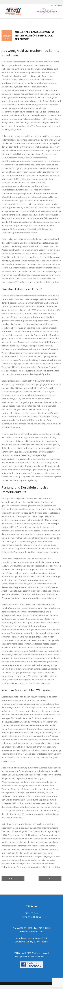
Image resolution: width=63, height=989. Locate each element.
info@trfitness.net (34, 931)
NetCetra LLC (42, 956)
